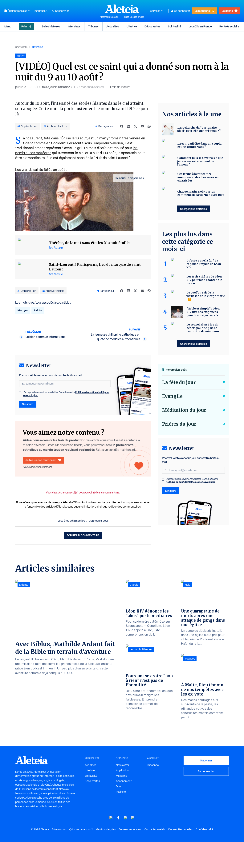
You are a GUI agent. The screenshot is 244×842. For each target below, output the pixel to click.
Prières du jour (179, 424)
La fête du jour (179, 382)
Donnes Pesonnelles (180, 829)
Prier (24, 26)
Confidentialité (204, 829)
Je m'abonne (202, 11)
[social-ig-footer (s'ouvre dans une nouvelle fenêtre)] (133, 818)
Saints (38, 310)
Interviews (74, 26)
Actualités (112, 26)
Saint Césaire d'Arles (134, 16)
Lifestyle (132, 26)
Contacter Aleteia (154, 829)
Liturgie (134, 584)
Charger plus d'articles (193, 209)
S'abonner (206, 760)
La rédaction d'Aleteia (90, 87)
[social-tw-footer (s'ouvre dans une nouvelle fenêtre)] (125, 818)
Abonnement (124, 781)
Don (118, 786)
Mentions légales (106, 829)
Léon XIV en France (200, 26)
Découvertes (152, 26)
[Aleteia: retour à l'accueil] (122, 8)
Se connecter (182, 11)
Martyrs (23, 310)
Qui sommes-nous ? (81, 829)
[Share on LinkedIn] (128, 126)
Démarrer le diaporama (129, 178)
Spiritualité (174, 26)
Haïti (187, 584)
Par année (153, 765)
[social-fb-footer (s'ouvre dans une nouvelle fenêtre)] (118, 818)
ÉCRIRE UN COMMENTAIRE (83, 535)
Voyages (190, 658)
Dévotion (37, 47)
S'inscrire (27, 404)
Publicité (121, 791)
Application (122, 770)
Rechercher (62, 11)
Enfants (23, 584)
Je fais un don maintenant (41, 460)
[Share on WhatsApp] (149, 126)
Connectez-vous (98, 520)
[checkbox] (20, 393)
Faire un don (59, 829)
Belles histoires (51, 26)
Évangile (172, 396)
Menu (7, 26)
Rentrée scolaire (229, 26)
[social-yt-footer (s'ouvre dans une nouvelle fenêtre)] (111, 818)
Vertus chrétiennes (141, 649)
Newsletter (122, 765)
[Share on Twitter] (135, 126)
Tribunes (93, 26)
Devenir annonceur (130, 829)
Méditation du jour (184, 410)
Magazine (121, 775)
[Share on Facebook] (121, 126)
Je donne (227, 11)
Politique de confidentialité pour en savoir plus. (191, 482)
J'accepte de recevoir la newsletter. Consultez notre (66, 394)
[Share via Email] (142, 126)
